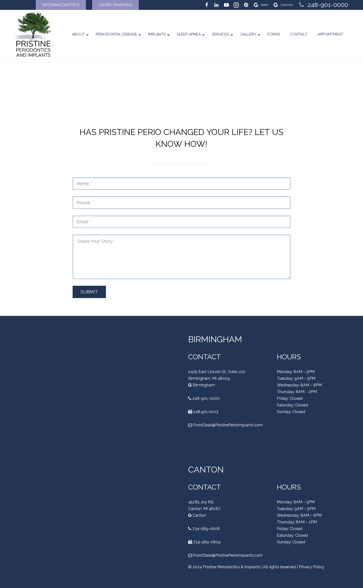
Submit (89, 291)
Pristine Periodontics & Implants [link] (232, 567)
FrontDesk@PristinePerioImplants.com (228, 425)
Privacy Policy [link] (311, 567)
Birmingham (203, 385)
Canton (199, 515)
